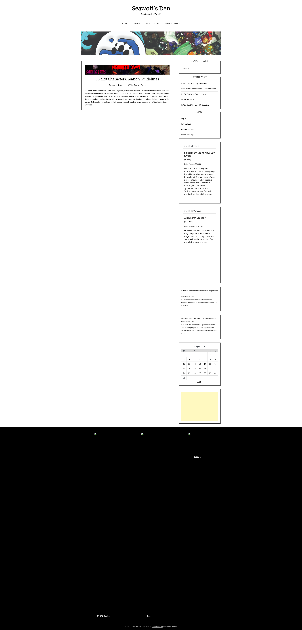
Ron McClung (140, 85)
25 (189, 373)
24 (184, 373)
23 (215, 368)
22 (210, 368)
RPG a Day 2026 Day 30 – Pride (194, 83)
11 (189, 364)
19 (194, 368)
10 (184, 364)
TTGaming (136, 23)
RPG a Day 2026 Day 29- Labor (193, 94)
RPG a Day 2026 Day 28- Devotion (195, 105)
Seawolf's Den (151, 8)
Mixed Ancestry (187, 99)
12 (194, 364)
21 (205, 368)
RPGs (148, 23)
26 (194, 373)
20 (200, 368)
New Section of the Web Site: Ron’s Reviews (198, 318)
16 (215, 364)
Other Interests (172, 23)
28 (205, 373)
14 (205, 364)
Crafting (197, 457)
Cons (157, 23)
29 (210, 373)
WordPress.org (187, 135)
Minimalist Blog (157, 627)
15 (210, 364)
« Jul (199, 382)
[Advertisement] (199, 406)
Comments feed (187, 129)
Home (124, 23)
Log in (183, 118)
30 (215, 373)
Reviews (150, 616)
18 (189, 368)
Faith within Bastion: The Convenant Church (198, 89)
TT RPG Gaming (103, 616)
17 (184, 368)
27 (200, 373)
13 (200, 364)
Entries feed (186, 124)
